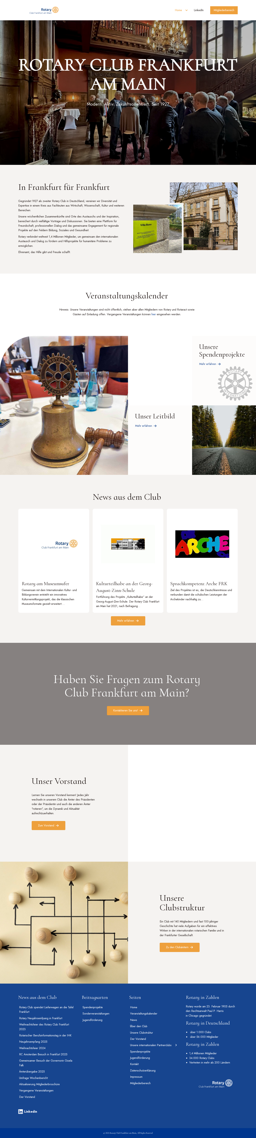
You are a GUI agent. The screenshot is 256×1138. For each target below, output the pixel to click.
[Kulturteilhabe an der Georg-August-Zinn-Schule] (128, 561)
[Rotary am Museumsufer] (53, 561)
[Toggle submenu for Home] (186, 10)
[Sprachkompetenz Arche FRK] (202, 561)
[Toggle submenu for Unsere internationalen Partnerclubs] (175, 1045)
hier (154, 314)
